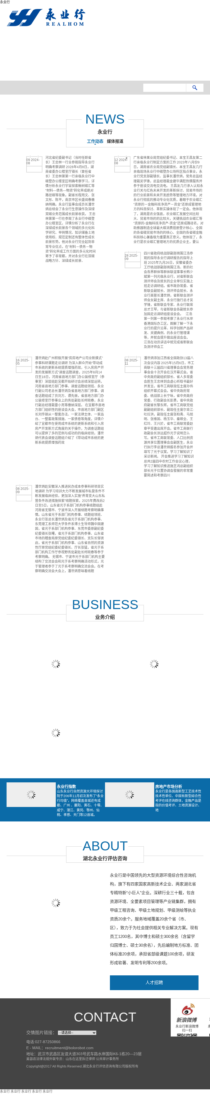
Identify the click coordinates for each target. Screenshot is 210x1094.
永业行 (5, 2)
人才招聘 (154, 982)
